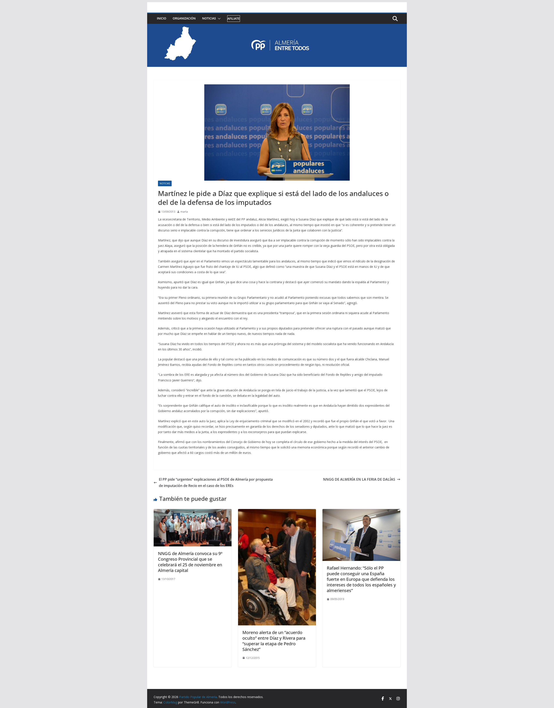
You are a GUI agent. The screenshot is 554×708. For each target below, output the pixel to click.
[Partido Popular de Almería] (277, 26)
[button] (218, 18)
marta (184, 212)
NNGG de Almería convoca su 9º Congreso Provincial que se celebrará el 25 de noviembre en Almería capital (190, 562)
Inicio (161, 18)
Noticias (209, 18)
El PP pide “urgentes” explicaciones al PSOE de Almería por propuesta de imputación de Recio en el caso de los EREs (216, 482)
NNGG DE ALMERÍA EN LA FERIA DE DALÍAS (359, 479)
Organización (184, 18)
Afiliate (233, 18)
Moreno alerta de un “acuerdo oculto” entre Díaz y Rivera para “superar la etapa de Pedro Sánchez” (273, 640)
